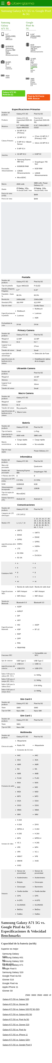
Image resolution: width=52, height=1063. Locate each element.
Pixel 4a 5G (38, 118)
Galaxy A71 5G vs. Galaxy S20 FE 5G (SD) (21, 1009)
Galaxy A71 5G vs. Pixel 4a (14, 1030)
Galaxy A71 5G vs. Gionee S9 (15, 1004)
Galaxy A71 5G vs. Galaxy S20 (16, 999)
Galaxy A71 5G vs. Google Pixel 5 (17, 1045)
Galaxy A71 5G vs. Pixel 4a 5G (16, 1020)
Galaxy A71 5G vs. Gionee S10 (16, 1025)
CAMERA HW (33, 68)
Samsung (5, 22)
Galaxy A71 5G (22, 118)
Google (29, 22)
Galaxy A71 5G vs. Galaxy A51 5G (17, 1014)
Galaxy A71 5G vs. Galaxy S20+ (16, 1040)
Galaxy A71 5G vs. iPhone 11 (15, 1035)
